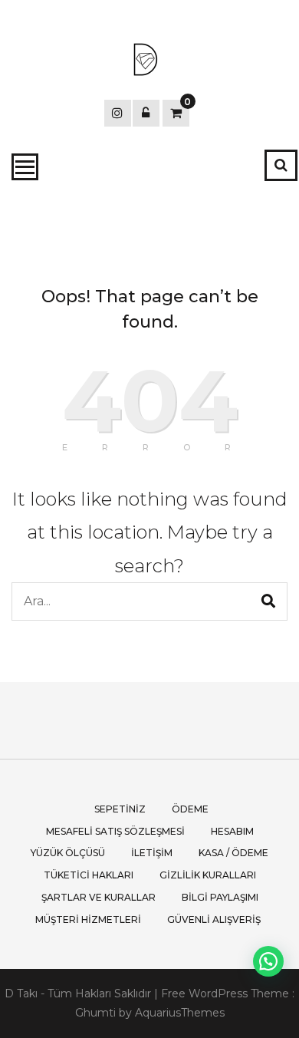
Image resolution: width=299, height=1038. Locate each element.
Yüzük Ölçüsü (68, 852)
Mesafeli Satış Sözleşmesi (115, 831)
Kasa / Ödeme (233, 852)
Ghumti (95, 1013)
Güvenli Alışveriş (214, 919)
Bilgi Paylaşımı (220, 897)
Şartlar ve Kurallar (98, 897)
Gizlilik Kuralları (207, 875)
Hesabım (232, 831)
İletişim (151, 852)
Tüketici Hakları (88, 875)
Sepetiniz (120, 809)
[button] (268, 961)
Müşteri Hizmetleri (88, 919)
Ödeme (190, 809)
